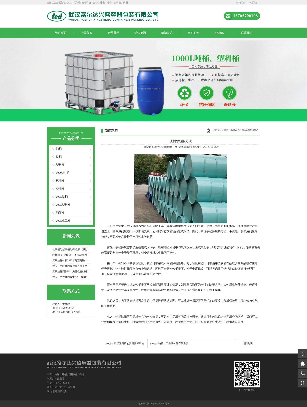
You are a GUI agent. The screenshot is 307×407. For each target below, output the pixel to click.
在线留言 (220, 32)
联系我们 (253, 2)
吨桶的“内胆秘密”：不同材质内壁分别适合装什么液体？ (71, 255)
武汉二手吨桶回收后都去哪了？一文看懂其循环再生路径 (71, 266)
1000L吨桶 (62, 172)
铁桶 (59, 156)
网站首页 (60, 32)
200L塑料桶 (63, 204)
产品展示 (113, 32)
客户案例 (193, 32)
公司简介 (241, 2)
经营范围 (140, 32)
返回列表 (248, 343)
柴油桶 (60, 188)
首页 (226, 130)
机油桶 (60, 180)
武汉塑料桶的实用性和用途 (129, 343)
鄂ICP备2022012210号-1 (158, 403)
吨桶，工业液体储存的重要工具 (175, 343)
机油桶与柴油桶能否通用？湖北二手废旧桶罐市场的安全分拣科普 (71, 249)
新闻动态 (235, 130)
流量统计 (63, 391)
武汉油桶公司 (185, 147)
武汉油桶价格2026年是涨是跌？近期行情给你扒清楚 (71, 260)
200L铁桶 (62, 196)
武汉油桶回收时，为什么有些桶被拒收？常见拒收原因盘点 (71, 271)
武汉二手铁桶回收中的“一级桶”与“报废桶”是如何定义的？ (71, 277)
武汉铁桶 (132, 225)
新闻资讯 (167, 32)
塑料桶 (60, 164)
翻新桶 (60, 212)
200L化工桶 (63, 220)
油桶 (59, 148)
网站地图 (52, 391)
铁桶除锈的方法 (250, 130)
